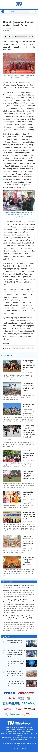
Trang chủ (15, 748)
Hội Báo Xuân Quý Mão (18, 348)
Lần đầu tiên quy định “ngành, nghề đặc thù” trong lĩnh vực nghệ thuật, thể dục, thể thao (18, 601)
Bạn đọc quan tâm (11, 637)
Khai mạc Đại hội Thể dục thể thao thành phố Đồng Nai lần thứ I (15, 663)
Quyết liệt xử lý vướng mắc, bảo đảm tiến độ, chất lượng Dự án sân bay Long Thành (15, 673)
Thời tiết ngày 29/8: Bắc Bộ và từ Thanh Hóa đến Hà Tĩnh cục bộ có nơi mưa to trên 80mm (16, 653)
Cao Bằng (7, 30)
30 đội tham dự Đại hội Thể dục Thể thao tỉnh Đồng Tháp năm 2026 (15, 683)
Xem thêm (8, 355)
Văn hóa (5, 19)
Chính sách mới (10, 582)
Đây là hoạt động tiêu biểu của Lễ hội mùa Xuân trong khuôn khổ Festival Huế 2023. (17, 552)
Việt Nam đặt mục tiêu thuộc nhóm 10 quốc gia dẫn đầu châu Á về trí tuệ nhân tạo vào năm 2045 (18, 587)
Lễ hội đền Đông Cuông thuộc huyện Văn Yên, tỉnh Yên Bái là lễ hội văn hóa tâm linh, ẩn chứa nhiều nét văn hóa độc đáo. (18, 444)
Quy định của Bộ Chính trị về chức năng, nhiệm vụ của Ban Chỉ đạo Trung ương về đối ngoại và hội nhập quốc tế (18, 618)
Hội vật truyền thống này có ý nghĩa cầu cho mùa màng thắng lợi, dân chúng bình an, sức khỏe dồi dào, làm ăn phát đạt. (17, 377)
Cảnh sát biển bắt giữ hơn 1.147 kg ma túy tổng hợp (14, 641)
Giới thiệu (23, 748)
